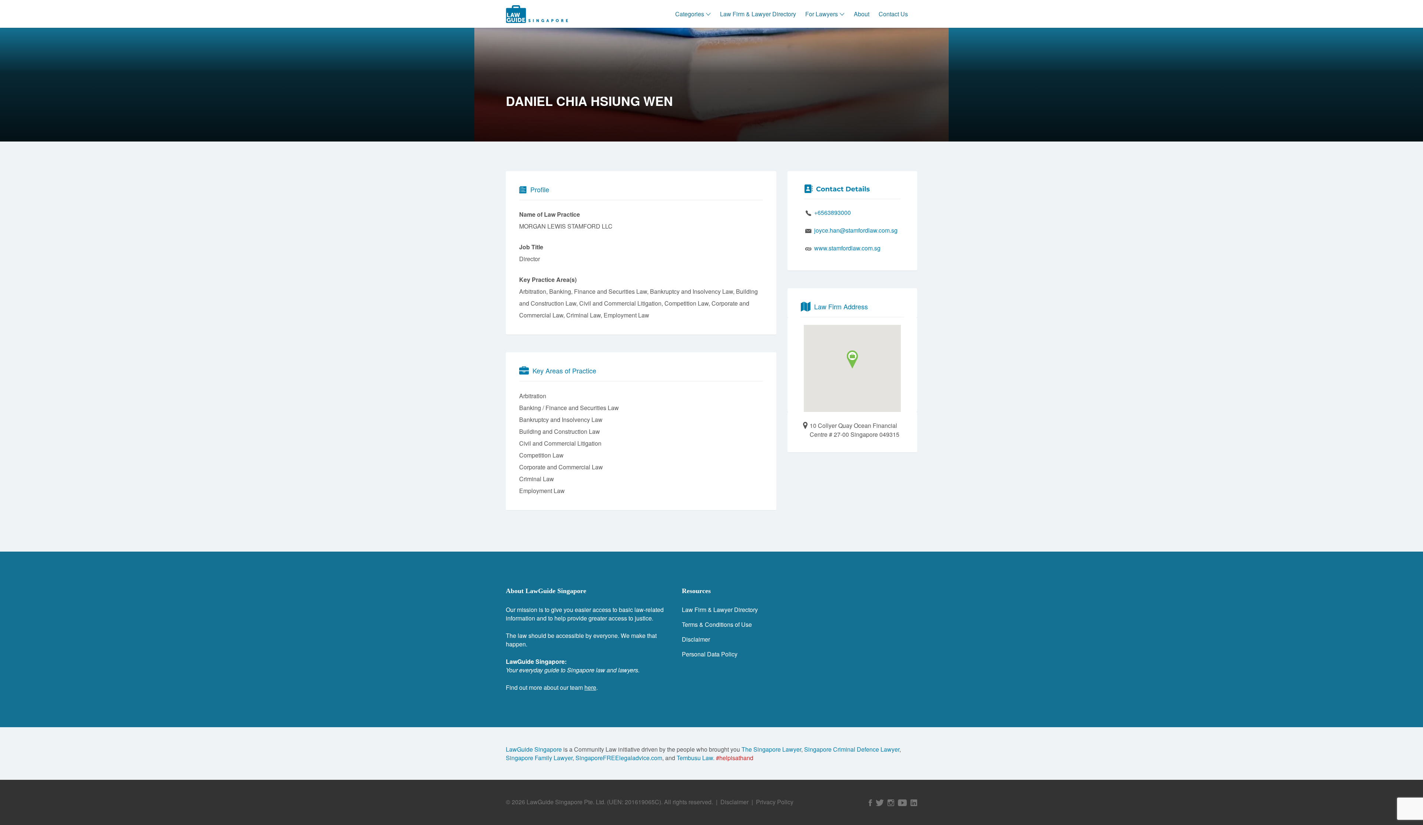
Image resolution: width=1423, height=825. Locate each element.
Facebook (870, 802)
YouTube (902, 802)
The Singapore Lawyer (771, 749)
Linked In (913, 802)
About (861, 14)
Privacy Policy (774, 802)
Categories (689, 14)
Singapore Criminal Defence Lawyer (851, 749)
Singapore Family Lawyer (539, 758)
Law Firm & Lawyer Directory (758, 14)
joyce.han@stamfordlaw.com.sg (856, 230)
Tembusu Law (695, 758)
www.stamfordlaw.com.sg (847, 248)
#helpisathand (734, 758)
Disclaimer (696, 639)
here (590, 687)
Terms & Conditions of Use (717, 624)
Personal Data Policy (709, 654)
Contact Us (893, 14)
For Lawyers (821, 14)
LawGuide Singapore (534, 749)
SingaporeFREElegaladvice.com (618, 758)
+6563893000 (832, 212)
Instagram (891, 802)
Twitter (880, 802)
